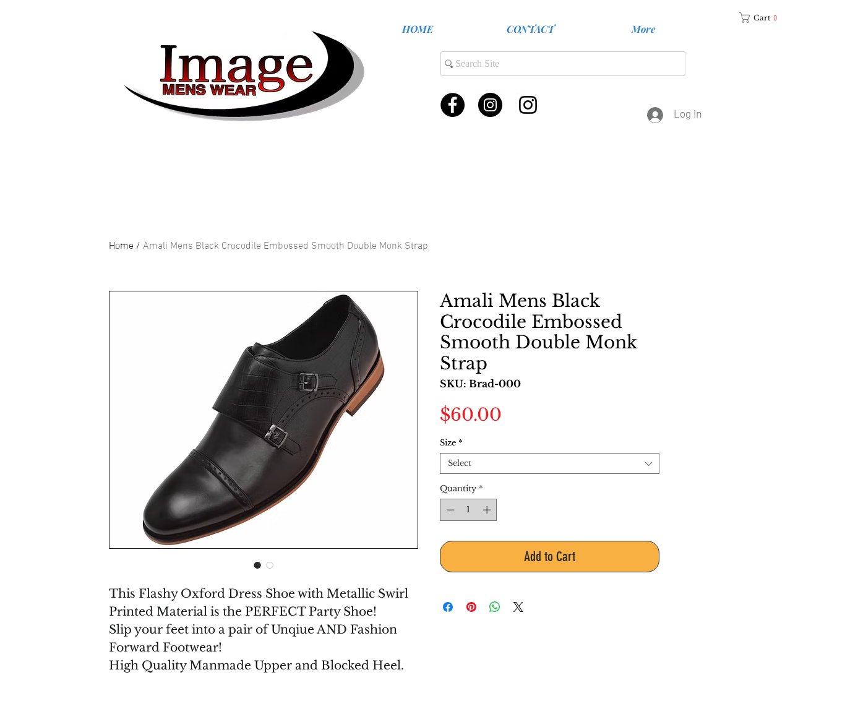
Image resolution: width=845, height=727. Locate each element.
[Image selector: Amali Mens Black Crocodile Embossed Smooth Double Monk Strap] (257, 565)
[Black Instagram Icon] (528, 105)
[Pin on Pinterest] (471, 607)
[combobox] (549, 463)
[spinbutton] (469, 509)
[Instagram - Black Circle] (490, 105)
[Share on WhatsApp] (494, 607)
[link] (762, 17)
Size (451, 443)
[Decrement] (449, 509)
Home (121, 246)
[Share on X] (518, 607)
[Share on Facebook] (447, 607)
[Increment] (488, 509)
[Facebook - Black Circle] (452, 105)
